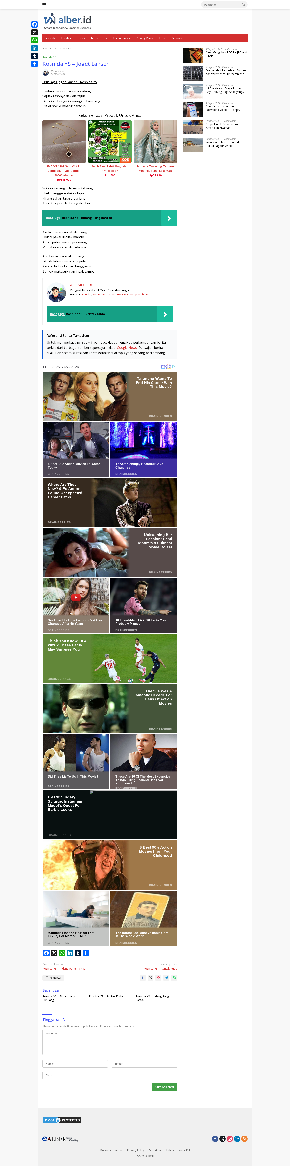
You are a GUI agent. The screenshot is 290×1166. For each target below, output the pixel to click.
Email (162, 38)
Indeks (170, 1150)
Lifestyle (66, 38)
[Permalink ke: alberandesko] (45, 72)
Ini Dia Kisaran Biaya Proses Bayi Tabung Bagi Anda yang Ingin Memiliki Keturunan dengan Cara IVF (226, 90)
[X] (34, 32)
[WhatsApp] (34, 40)
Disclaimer (155, 1150)
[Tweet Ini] (150, 978)
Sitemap (177, 38)
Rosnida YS (49, 57)
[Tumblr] (34, 56)
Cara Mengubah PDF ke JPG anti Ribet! (226, 54)
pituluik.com (143, 294)
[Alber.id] (67, 21)
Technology (120, 38)
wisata (81, 38)
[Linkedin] (237, 1139)
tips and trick (99, 38)
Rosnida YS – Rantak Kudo (160, 966)
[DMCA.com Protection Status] (62, 1120)
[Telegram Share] (166, 978)
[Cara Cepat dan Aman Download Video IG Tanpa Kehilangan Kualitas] (193, 109)
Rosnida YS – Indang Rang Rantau (64, 966)
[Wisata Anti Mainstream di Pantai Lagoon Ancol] (193, 145)
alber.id (86, 294)
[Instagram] (230, 1139)
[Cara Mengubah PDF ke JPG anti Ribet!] (193, 55)
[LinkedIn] (34, 48)
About (119, 1150)
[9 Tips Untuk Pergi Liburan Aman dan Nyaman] (193, 127)
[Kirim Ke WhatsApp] (174, 978)
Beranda (50, 38)
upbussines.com (122, 294)
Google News (127, 347)
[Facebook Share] (143, 978)
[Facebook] (34, 24)
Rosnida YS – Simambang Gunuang (58, 998)
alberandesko (58, 71)
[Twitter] (222, 1139)
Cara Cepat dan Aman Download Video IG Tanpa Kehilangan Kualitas (222, 108)
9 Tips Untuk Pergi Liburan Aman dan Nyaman (222, 126)
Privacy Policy (145, 38)
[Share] (34, 64)
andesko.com (101, 294)
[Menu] (45, 4)
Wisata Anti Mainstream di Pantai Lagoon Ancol (222, 144)
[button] (244, 4)
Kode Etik (185, 1150)
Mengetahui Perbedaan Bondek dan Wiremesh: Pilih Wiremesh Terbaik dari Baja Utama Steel (226, 72)
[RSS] (244, 1139)
